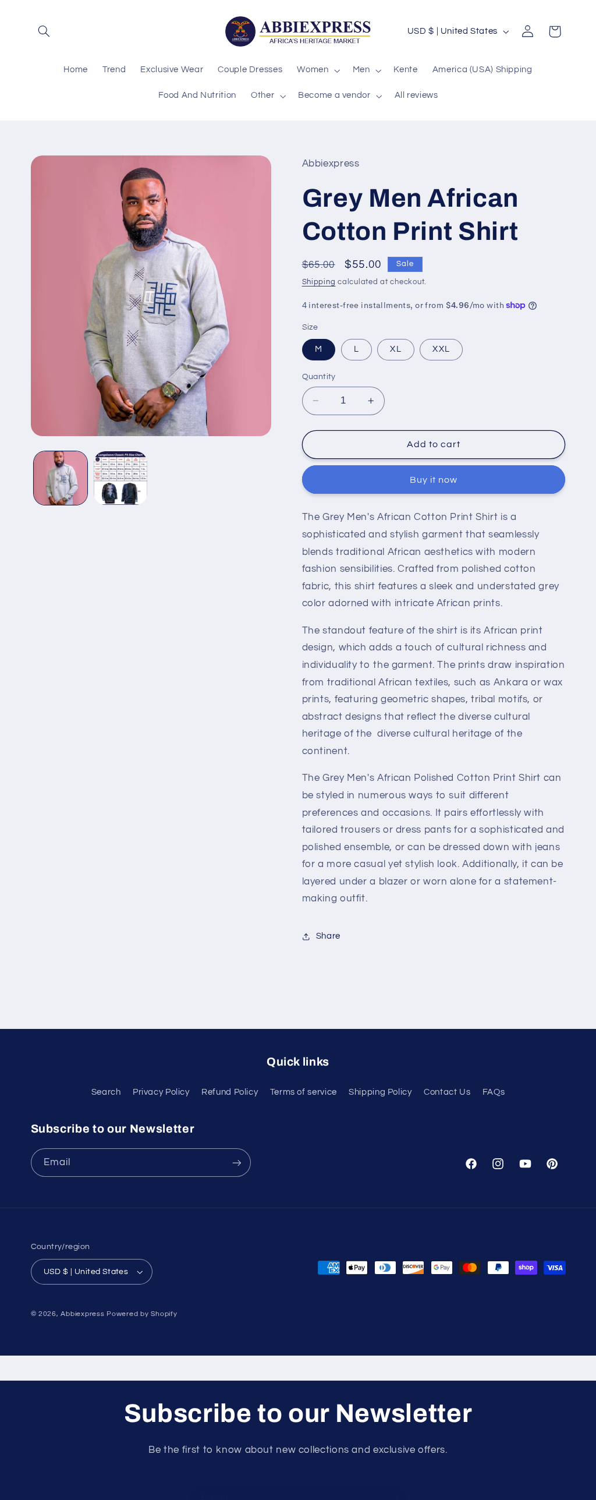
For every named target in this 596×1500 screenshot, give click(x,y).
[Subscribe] (236, 1162)
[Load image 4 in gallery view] (120, 478)
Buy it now (434, 479)
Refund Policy (229, 1092)
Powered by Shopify (142, 1314)
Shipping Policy (380, 1092)
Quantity (319, 377)
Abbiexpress (82, 1314)
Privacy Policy (161, 1092)
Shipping (319, 282)
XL (395, 349)
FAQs (494, 1092)
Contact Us (447, 1092)
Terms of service (303, 1092)
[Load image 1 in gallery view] (60, 478)
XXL (440, 349)
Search (106, 1092)
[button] (44, 31)
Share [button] (328, 936)
